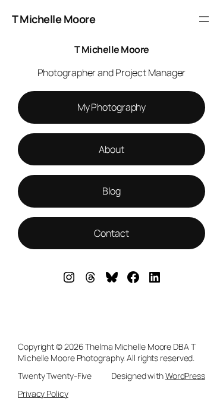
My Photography (111, 107)
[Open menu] (204, 19)
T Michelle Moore (53, 19)
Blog (111, 190)
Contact (111, 233)
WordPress (185, 375)
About (111, 149)
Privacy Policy (43, 393)
